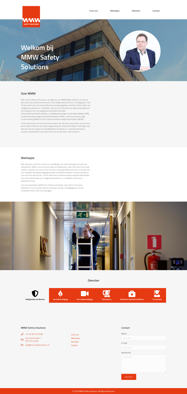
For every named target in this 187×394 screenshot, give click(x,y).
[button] (128, 377)
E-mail (124, 343)
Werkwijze (75, 338)
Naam (123, 333)
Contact (74, 345)
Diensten (75, 341)
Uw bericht (126, 352)
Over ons (75, 334)
